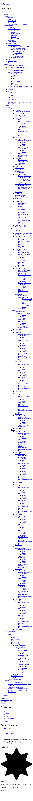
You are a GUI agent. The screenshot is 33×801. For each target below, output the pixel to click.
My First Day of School (25, 187)
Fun (19, 648)
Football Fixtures (16, 639)
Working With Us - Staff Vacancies (17, 24)
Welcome (10, 17)
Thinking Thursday (23, 664)
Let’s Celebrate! (19, 168)
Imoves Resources (20, 647)
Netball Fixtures (15, 641)
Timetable (17, 230)
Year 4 (13, 430)
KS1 (12, 78)
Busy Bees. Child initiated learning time (27, 300)
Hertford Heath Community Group (17, 690)
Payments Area (12, 69)
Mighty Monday (22, 650)
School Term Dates (13, 93)
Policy (16, 54)
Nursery (13, 109)
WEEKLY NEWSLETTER (22, 112)
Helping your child (20, 196)
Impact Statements (20, 51)
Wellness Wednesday (24, 660)
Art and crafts (22, 217)
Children (6, 105)
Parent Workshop (23, 455)
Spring (24, 124)
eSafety (20, 446)
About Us (7, 16)
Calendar (10, 89)
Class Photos (18, 117)
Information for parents (24, 185)
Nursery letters (19, 200)
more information (13, 787)
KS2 (12, 80)
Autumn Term (26, 177)
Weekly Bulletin (15, 73)
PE (8, 636)
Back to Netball (12, 692)
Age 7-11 (24, 653)
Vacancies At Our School (15, 682)
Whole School (15, 75)
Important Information (24, 275)
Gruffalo (20, 204)
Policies (10, 59)
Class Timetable (22, 319)
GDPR (10, 62)
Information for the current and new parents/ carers (25, 132)
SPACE (13, 37)
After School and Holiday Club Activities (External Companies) (19, 103)
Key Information (8, 25)
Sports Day (21, 224)
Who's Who (11, 22)
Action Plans (18, 53)
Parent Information (23, 240)
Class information (20, 118)
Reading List (21, 246)
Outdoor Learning (23, 161)
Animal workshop (23, 214)
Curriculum (18, 110)
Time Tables (21, 260)
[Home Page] (5, 4)
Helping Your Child (20, 227)
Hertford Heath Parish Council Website (18, 688)
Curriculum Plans (19, 56)
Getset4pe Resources (20, 674)
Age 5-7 (24, 652)
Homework (21, 129)
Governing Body (12, 61)
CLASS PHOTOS (20, 113)
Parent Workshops (23, 409)
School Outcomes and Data (15, 57)
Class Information (20, 115)
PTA (12, 83)
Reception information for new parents (24, 270)
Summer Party (22, 212)
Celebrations (21, 163)
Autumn (24, 123)
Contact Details (12, 21)
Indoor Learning (22, 160)
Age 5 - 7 (24, 661)
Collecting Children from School (17, 67)
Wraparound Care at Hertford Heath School (20, 86)
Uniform (10, 94)
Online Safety (22, 273)
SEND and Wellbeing (14, 30)
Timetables (21, 182)
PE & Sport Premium (14, 45)
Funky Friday (22, 669)
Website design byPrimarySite (13, 743)
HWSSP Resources (20, 645)
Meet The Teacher (23, 506)
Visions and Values (13, 19)
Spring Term (25, 179)
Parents (6, 64)
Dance (13, 637)
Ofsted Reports (12, 41)
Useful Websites (19, 172)
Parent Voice (11, 101)
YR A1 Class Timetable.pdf (12, 729)
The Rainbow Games (17, 676)
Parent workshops (23, 356)
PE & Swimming (16, 81)
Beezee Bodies (15, 38)
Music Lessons (12, 99)
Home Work (21, 262)
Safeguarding (11, 27)
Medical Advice (15, 85)
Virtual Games (15, 677)
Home (6, 14)
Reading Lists (22, 265)
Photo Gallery (19, 193)
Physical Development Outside (25, 305)
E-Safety (10, 91)
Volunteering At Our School (15, 687)
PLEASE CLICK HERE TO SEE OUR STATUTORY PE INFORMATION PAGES (21, 48)
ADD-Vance (14, 35)
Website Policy (8, 735)
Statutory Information (14, 29)
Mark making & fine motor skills (24, 221)
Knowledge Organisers (24, 121)
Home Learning (19, 198)
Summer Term (26, 180)
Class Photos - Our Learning (23, 235)
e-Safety (20, 407)
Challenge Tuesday (23, 655)
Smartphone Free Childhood (15, 65)
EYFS (13, 77)
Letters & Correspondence (15, 72)
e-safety (20, 538)
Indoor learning (19, 164)
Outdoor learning (19, 166)
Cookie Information (9, 733)
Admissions (11, 40)
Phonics (20, 136)
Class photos (18, 137)
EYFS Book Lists (23, 291)
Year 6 (13, 546)
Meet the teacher (22, 353)
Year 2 (13, 331)
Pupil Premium (12, 43)
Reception (14, 228)
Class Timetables (23, 128)
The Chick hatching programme (23, 208)
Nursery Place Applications (15, 70)
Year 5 (13, 484)
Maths (20, 120)
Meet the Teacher (23, 327)
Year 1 (13, 310)
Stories (20, 216)
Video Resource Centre (14, 679)
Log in (6, 695)
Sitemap (6, 732)
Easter (20, 206)
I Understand (4, 790)
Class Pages (11, 107)
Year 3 (13, 393)
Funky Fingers (22, 203)
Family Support (15, 33)
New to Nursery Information (23, 184)
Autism (13, 32)
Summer (24, 126)
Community (7, 680)
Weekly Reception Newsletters (23, 233)
